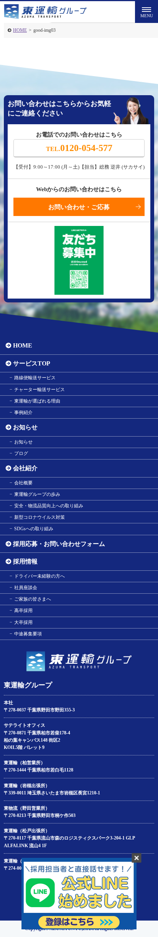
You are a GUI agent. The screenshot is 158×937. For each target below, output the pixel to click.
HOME (20, 30)
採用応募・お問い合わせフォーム (59, 544)
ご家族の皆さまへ (32, 599)
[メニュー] (146, 11)
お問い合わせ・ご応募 (79, 207)
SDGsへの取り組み (33, 528)
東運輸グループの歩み (37, 494)
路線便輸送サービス (35, 377)
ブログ (21, 453)
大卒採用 (23, 622)
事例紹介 (23, 412)
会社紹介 (25, 468)
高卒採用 (23, 610)
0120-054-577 (79, 148)
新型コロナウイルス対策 (39, 517)
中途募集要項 (28, 634)
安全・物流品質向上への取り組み (48, 505)
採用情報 (25, 561)
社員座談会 (25, 587)
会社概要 (23, 483)
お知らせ (25, 427)
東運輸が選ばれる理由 (37, 401)
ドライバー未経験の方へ (39, 576)
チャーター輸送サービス (39, 389)
